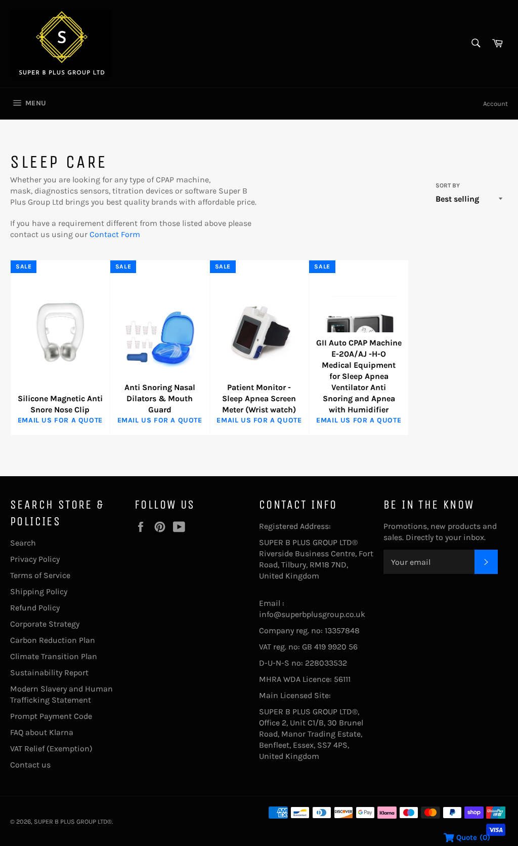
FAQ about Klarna (41, 732)
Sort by (448, 185)
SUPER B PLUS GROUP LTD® (73, 821)
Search (23, 543)
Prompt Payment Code (51, 716)
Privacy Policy (35, 559)
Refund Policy (35, 607)
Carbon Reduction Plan (52, 640)
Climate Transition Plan (53, 656)
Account (495, 103)
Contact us (30, 765)
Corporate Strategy (44, 624)
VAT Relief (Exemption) (51, 748)
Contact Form (115, 234)
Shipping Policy (38, 591)
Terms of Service (40, 575)
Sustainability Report (49, 672)
